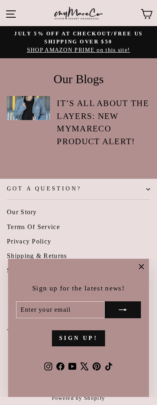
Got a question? (44, 189)
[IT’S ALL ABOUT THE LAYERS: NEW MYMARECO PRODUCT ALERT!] (28, 108)
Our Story (22, 212)
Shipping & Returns (37, 255)
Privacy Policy (29, 241)
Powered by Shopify (78, 398)
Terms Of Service (33, 226)
